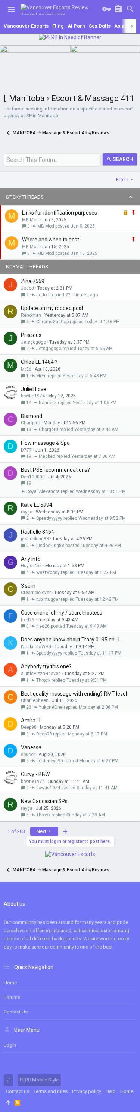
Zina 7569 (32, 281)
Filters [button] (122, 179)
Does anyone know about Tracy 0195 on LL (71, 640)
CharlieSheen (35, 700)
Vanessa (31, 747)
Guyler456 (31, 565)
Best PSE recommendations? (55, 470)
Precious (31, 335)
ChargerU (30, 422)
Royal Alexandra (43, 491)
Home (10, 983)
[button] (11, 9)
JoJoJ (27, 288)
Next (42, 831)
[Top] (8, 1102)
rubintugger (48, 599)
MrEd (26, 369)
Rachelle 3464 (37, 532)
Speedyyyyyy (49, 518)
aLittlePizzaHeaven (41, 673)
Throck (43, 680)
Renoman (31, 315)
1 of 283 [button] (16, 831)
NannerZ (48, 402)
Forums (12, 997)
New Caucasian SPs (44, 801)
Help (111, 1091)
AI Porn (76, 26)
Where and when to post (50, 240)
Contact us (16, 1012)
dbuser (28, 754)
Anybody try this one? (46, 666)
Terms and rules (51, 1091)
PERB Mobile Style (39, 1080)
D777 (26, 450)
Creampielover (36, 592)
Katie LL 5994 (36, 505)
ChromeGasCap (52, 321)
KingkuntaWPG (36, 646)
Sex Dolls (100, 26)
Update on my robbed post (52, 308)
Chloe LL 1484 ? (39, 362)
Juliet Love (33, 389)
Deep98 (29, 727)
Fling (58, 26)
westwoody (48, 572)
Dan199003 (33, 477)
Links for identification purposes (59, 213)
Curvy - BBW (35, 774)
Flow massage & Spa (45, 443)
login (10, 1045)
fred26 (27, 619)
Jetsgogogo (33, 342)
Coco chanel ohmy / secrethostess (61, 613)
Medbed (47, 456)
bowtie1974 (33, 396)
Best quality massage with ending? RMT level (74, 694)
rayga (26, 512)
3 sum (28, 586)
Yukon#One (51, 707)
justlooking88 (35, 538)
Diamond (31, 416)
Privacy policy (86, 1091)
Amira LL (31, 721)
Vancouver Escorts (26, 26)
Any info (31, 559)
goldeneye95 (49, 761)
